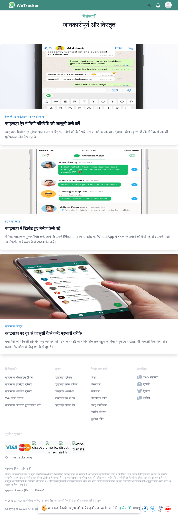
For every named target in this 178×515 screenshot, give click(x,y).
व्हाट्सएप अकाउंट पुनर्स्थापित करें (23, 405)
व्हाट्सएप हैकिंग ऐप (65, 405)
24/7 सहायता (150, 377)
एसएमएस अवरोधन (64, 391)
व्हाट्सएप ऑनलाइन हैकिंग (19, 377)
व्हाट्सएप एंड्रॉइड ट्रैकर (18, 384)
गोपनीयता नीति (99, 398)
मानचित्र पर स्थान (65, 398)
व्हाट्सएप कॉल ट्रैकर (66, 384)
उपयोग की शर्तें (98, 412)
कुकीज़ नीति (97, 419)
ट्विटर (146, 391)
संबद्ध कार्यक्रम (99, 405)
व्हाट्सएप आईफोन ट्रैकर (18, 391)
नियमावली (96, 384)
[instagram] (160, 509)
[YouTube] (168, 509)
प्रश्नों (146, 384)
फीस (93, 377)
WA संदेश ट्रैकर (14, 398)
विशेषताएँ (95, 391)
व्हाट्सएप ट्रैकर (63, 377)
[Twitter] (152, 509)
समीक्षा (146, 398)
